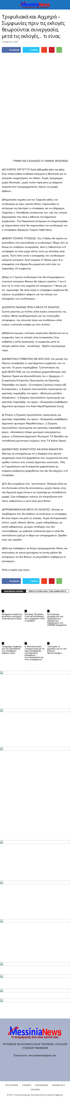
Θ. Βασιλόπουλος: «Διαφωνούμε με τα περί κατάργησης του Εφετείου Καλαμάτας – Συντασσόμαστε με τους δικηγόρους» (34, 653)
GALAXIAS (35, 1089)
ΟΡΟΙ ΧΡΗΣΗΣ (11, 1085)
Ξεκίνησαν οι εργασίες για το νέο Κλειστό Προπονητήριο (57, 649)
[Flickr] (24, 1062)
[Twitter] (46, 1062)
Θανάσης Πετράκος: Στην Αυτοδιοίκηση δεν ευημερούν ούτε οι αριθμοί (35, 617)
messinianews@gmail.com (42, 1055)
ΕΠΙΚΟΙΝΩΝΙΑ (41, 1085)
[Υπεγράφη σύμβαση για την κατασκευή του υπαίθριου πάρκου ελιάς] (12, 637)
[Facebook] (17, 1062)
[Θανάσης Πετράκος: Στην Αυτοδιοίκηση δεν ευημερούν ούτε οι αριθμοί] (35, 604)
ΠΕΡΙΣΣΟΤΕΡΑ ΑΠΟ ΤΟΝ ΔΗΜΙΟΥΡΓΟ (47, 591)
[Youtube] (53, 1062)
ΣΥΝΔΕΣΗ (26, 1085)
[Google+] (31, 1062)
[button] (64, 5)
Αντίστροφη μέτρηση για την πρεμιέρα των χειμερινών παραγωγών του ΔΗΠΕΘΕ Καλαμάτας (57, 619)
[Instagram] (39, 1062)
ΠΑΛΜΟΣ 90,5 (58, 1085)
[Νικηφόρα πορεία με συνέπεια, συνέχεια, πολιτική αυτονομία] (12, 604)
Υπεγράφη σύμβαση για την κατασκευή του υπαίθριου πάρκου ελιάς (11, 649)
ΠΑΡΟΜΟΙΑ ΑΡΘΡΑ (13, 591)
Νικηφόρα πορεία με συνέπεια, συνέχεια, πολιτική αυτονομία (12, 616)
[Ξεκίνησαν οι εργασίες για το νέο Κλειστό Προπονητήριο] (57, 637)
